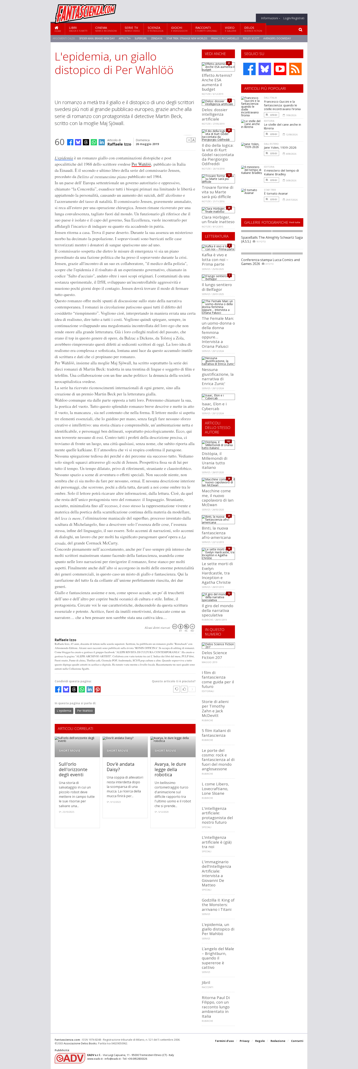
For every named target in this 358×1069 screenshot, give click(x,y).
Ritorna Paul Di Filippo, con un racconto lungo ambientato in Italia (216, 1007)
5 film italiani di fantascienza (216, 733)
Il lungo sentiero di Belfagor (217, 287)
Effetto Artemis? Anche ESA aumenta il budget (217, 82)
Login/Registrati (293, 18)
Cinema (106, 28)
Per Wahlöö (141, 164)
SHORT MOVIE (69, 750)
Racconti (206, 28)
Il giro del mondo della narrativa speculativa (217, 610)
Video (230, 28)
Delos (253, 28)
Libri (78, 28)
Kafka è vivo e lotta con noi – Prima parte (215, 259)
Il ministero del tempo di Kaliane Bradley (281, 172)
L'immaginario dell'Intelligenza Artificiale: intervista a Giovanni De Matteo (216, 873)
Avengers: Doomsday (277, 38)
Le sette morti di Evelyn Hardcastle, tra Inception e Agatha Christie (217, 573)
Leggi (273, 114)
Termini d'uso (224, 1041)
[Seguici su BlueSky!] (265, 69)
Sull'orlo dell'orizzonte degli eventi (73, 769)
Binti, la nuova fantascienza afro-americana (216, 532)
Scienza (155, 28)
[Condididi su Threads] (86, 142)
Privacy (244, 1041)
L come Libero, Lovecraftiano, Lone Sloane (215, 788)
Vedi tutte (294, 222)
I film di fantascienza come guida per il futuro (218, 679)
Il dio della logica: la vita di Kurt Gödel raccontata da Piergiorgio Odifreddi (218, 154)
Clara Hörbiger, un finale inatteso (218, 219)
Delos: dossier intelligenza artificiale (214, 114)
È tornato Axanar (276, 193)
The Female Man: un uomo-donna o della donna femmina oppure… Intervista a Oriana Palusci (218, 332)
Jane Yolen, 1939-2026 (280, 147)
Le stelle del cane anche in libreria (282, 126)
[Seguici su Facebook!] (249, 69)
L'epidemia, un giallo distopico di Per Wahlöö (218, 929)
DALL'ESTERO (271, 144)
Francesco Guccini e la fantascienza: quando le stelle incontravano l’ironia (282, 105)
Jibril (206, 982)
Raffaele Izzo (119, 144)
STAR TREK (270, 190)
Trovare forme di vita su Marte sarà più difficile (217, 192)
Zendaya (156, 38)
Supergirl (141, 38)
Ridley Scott (251, 38)
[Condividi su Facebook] (70, 142)
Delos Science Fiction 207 (214, 655)
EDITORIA (269, 121)
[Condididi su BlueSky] (78, 142)
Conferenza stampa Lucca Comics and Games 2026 (270, 262)
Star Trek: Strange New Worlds (186, 38)
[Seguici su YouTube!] (280, 69)
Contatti (297, 1041)
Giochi (179, 28)
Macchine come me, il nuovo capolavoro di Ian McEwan (217, 497)
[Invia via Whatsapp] (93, 142)
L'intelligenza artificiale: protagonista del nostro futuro (217, 815)
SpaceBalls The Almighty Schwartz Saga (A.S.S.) (272, 239)
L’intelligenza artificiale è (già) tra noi (216, 842)
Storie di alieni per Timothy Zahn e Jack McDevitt (215, 708)
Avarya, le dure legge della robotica (170, 769)
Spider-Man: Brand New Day (97, 38)
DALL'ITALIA (270, 97)
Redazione (278, 1041)
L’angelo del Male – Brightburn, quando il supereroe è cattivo (218, 958)
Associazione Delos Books (80, 1043)
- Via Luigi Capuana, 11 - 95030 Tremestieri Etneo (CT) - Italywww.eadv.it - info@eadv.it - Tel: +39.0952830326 (130, 1057)
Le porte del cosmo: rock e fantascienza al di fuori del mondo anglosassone (218, 760)
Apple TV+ (125, 38)
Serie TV (132, 28)
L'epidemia (64, 157)
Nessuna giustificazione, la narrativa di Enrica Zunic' (218, 376)
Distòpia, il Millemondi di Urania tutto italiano (214, 460)
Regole (260, 1041)
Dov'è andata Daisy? (120, 766)
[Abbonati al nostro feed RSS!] (295, 69)
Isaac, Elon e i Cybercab (214, 406)
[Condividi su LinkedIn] (101, 142)
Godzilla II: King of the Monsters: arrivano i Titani (218, 904)
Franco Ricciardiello (225, 38)
